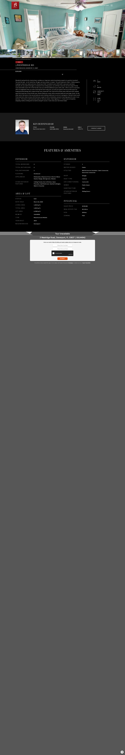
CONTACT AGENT (96, 128)
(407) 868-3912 (54, 129)
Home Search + (72, 5)
